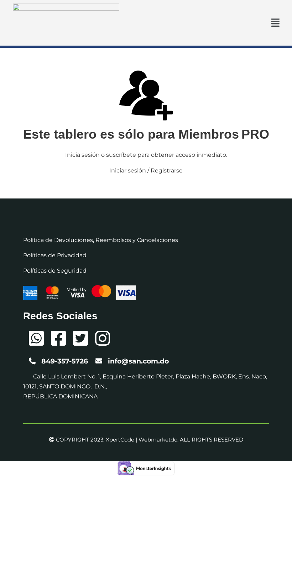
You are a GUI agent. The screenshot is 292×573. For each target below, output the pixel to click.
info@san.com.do (138, 361)
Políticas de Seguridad (55, 270)
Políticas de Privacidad (55, 255)
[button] (275, 23)
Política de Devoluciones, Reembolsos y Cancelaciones (100, 240)
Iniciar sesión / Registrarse (146, 170)
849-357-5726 (64, 361)
